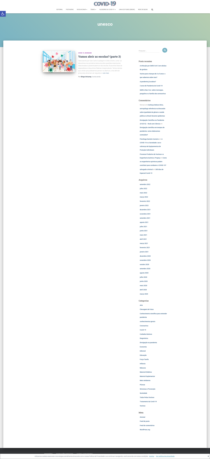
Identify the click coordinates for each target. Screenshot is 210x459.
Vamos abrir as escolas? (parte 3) (99, 56)
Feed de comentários (147, 425)
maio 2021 (143, 235)
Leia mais (106, 73)
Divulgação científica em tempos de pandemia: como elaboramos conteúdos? (152, 131)
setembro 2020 (145, 268)
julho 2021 (143, 226)
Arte (141, 305)
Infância (142, 364)
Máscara (143, 368)
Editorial (59, 9)
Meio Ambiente (145, 380)
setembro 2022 (145, 184)
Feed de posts (145, 421)
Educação (143, 355)
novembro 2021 (145, 214)
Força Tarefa (144, 359)
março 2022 (144, 197)
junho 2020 (144, 281)
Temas (92, 9)
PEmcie (142, 385)
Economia (143, 347)
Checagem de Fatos (147, 309)
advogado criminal (146, 169)
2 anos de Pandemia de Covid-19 (151, 86)
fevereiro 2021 (145, 247)
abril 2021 (143, 239)
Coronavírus (144, 326)
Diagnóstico (144, 338)
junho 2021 (144, 231)
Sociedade (88, 53)
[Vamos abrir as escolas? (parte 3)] (59, 61)
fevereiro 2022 (145, 201)
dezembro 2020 (145, 256)
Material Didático (146, 372)
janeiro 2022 (144, 205)
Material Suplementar (147, 376)
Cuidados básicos (146, 334)
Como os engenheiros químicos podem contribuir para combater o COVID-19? (153, 161)
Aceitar (151, 456)
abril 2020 (143, 290)
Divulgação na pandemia (148, 342)
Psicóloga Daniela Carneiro (149, 139)
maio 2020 (143, 285)
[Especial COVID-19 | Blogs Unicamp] (105, 4)
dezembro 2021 (145, 209)
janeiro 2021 (144, 252)
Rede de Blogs (143, 9)
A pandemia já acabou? (148, 81)
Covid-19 (81, 53)
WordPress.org (145, 429)
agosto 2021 (144, 222)
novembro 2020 (145, 260)
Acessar (142, 417)
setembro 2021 (145, 218)
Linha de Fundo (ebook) (127, 9)
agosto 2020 (144, 273)
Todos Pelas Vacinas (147, 397)
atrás (96, 77)
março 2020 (144, 294)
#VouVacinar (81, 9)
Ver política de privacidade (165, 456)
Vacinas (142, 406)
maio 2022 (143, 193)
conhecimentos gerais (147, 321)
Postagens (70, 9)
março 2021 (144, 243)
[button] (3, 14)
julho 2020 (143, 277)
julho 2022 (143, 188)
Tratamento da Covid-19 (148, 401)
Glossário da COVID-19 (107, 9)
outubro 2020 (144, 264)
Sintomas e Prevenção (147, 389)
